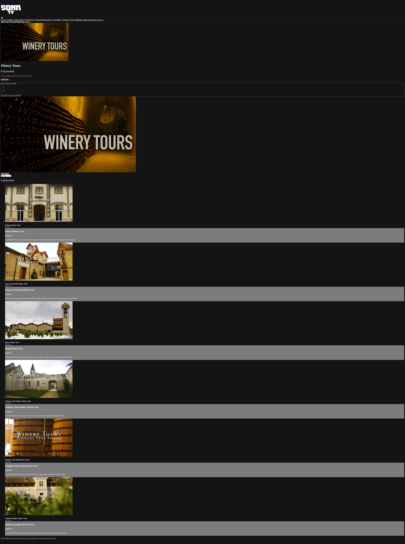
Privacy (23, 538)
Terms (18, 538)
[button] (2, 18)
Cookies (29, 538)
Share (11, 79)
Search (4, 20)
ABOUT (22, 20)
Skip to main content (8, 2)
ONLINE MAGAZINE (43, 20)
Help (14, 538)
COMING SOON (13, 20)
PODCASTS (30, 20)
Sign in (101, 20)
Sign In (27, 22)
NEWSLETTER (69, 20)
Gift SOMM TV (57, 20)
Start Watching (92, 20)
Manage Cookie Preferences (41, 538)
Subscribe (5, 79)
